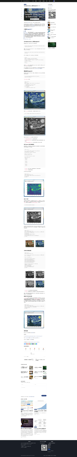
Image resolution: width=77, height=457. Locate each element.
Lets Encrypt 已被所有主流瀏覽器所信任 (40, 428)
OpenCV (33, 26)
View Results (52, 450)
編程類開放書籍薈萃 (53, 22)
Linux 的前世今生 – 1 (53, 37)
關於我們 (44, 455)
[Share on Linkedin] (21, 18)
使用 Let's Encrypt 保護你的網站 (38, 377)
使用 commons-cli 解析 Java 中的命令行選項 (40, 360)
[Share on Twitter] (21, 14)
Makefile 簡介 (52, 32)
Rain (35, 414)
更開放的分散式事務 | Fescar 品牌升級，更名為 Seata (24, 372)
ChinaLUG (52, 455)
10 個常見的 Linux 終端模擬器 (38, 367)
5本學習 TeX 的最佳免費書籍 (53, 35)
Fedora (49, 445)
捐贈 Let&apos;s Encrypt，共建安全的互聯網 (27, 411)
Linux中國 (25, 4)
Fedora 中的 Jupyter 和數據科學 (38, 68)
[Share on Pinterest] (21, 16)
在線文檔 (32, 332)
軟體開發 (27, 356)
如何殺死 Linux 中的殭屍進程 (53, 24)
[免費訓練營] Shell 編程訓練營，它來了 (28, 360)
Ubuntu (50, 447)
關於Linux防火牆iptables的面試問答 (26, 428)
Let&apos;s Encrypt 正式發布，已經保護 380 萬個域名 (40, 411)
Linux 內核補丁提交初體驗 (53, 36)
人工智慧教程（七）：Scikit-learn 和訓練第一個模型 (24, 367)
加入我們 (46, 455)
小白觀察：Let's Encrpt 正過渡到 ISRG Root (38, 372)
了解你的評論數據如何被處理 (31, 396)
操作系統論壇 (54, 455)
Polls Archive (49, 451)
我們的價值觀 (49, 455)
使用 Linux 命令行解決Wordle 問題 (53, 30)
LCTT (26, 339)
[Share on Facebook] (21, 13)
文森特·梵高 (28, 22)
